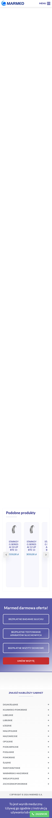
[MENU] (49, 3)
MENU (42, 3)
